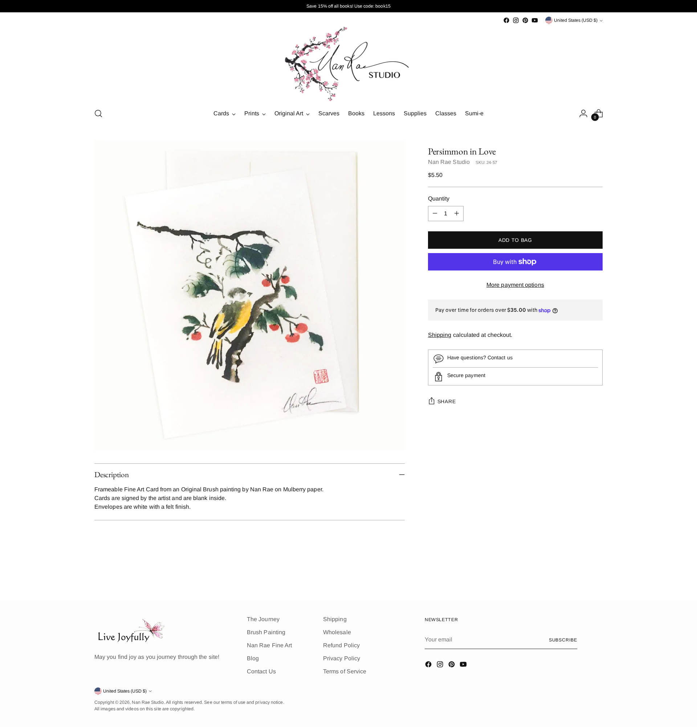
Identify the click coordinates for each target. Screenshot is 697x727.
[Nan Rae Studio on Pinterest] (525, 20)
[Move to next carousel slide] (596, 575)
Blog (253, 658)
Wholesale (337, 632)
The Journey (263, 619)
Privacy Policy (341, 658)
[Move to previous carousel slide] (580, 576)
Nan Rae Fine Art (269, 645)
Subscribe (563, 640)
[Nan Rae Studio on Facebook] (506, 20)
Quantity (439, 198)
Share (446, 401)
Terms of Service (344, 671)
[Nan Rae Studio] (348, 63)
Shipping (440, 335)
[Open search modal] (98, 113)
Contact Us (261, 671)
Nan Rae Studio (449, 162)
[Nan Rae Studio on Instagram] (516, 20)
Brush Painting (266, 632)
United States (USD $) (576, 20)
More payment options (515, 285)
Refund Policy (341, 645)
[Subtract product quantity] (434, 213)
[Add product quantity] (456, 213)
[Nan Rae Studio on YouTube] (534, 20)
